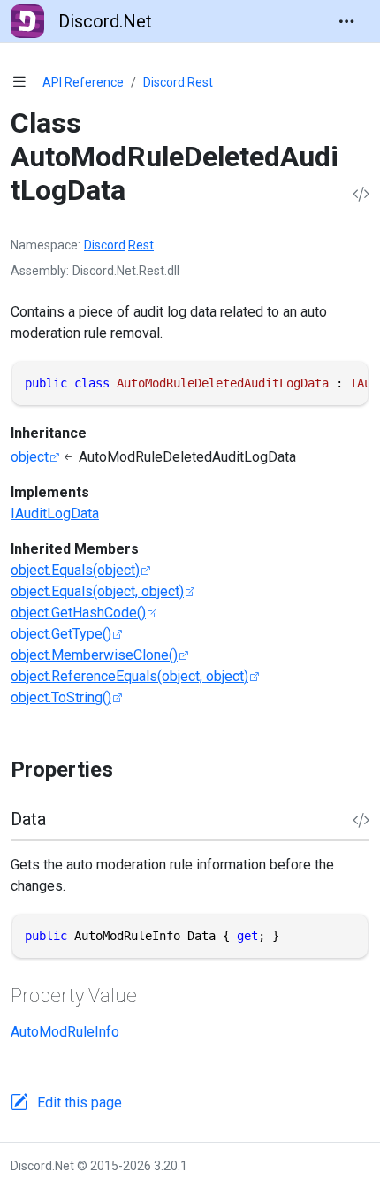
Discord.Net (105, 21)
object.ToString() (61, 697)
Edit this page (79, 1102)
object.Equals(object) (75, 570)
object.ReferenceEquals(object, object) (129, 676)
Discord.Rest (178, 82)
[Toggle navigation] (346, 21)
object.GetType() (61, 633)
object (30, 456)
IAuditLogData (55, 513)
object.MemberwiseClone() (94, 655)
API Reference (83, 82)
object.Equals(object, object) (97, 591)
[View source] (361, 195)
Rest (141, 245)
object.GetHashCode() (78, 612)
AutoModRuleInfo (65, 1031)
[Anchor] (128, 769)
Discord (104, 245)
